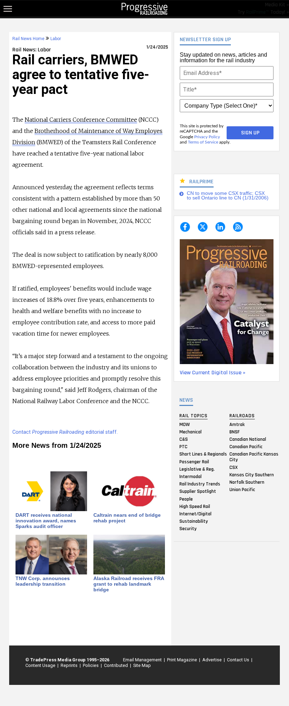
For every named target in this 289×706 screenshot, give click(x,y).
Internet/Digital (195, 513)
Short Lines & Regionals (203, 454)
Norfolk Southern (246, 482)
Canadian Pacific (246, 447)
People (186, 499)
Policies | (91, 665)
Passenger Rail (194, 461)
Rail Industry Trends (199, 484)
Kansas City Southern (251, 474)
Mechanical (190, 431)
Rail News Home (28, 38)
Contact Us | (238, 659)
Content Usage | (41, 665)
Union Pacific (242, 489)
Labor (55, 38)
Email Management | (143, 659)
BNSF (234, 431)
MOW (184, 424)
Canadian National (247, 439)
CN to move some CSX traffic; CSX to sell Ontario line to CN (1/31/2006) (228, 196)
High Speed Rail (194, 506)
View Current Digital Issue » (212, 372)
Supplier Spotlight (197, 491)
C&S (183, 439)
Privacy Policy (207, 137)
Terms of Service (203, 142)
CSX (233, 467)
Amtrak (237, 424)
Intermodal (190, 476)
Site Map (142, 665)
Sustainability (193, 521)
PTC (183, 447)
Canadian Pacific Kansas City (253, 457)
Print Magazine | (182, 659)
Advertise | (212, 659)
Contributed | (116, 665)
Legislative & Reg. (197, 469)
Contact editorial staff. (65, 432)
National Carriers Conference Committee (81, 119)
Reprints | (70, 665)
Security (188, 529)
